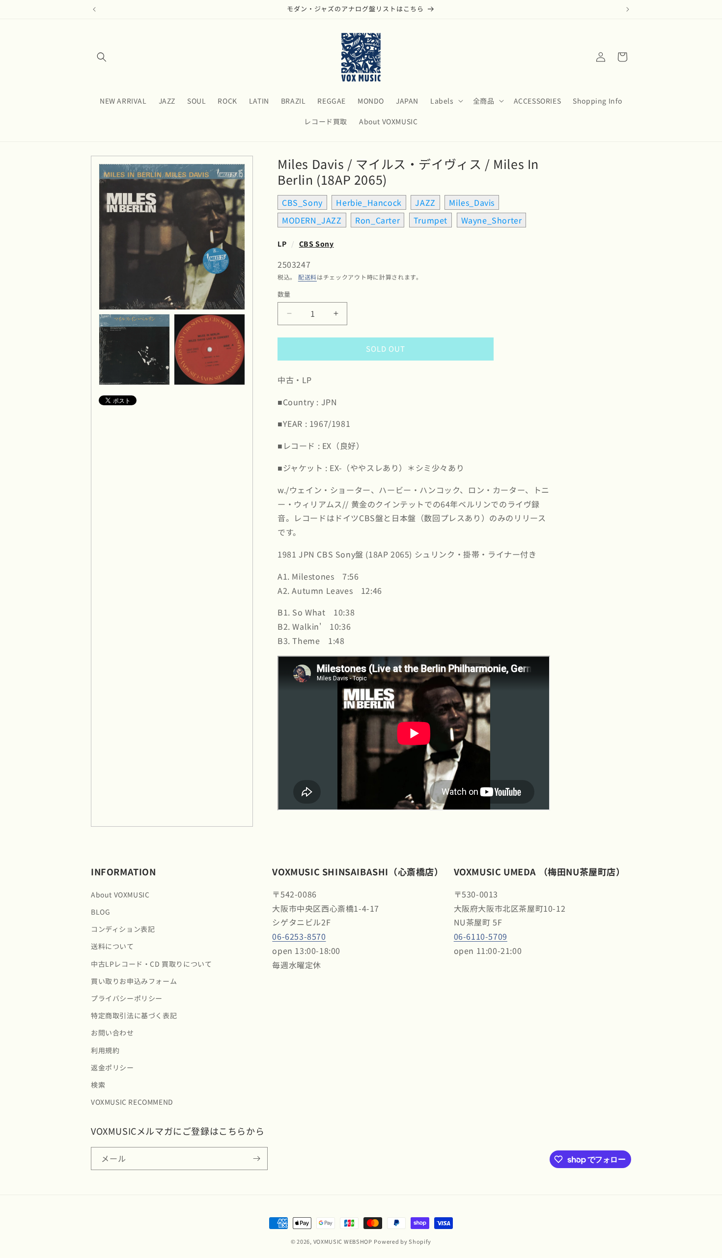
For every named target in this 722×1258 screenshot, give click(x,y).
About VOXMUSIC (120, 894)
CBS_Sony (302, 202)
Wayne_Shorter (491, 220)
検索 (98, 1085)
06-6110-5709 (480, 936)
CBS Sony (316, 244)
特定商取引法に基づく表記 (134, 1015)
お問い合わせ (112, 1032)
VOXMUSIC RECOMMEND (132, 1102)
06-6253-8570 (299, 936)
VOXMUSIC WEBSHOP (342, 1241)
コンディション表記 (123, 929)
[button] (101, 57)
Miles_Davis (472, 202)
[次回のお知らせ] (628, 9)
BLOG (100, 912)
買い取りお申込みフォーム (134, 981)
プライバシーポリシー (127, 998)
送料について (112, 946)
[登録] (256, 1158)
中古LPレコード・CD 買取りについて (151, 964)
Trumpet (430, 220)
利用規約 (105, 1050)
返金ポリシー (112, 1067)
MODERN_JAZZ (312, 220)
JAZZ (425, 202)
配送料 (307, 277)
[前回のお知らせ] (94, 9)
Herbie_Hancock (368, 202)
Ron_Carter (377, 220)
